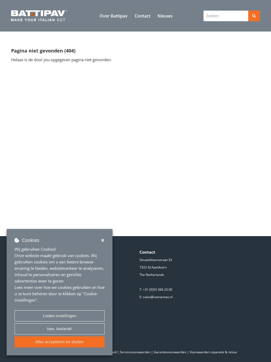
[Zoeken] (254, 16)
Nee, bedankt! (59, 328)
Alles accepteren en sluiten (59, 341)
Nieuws (165, 16)
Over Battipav (114, 16)
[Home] (39, 15)
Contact (142, 16)
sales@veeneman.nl (158, 297)
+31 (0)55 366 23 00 (157, 289)
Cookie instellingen (59, 315)
